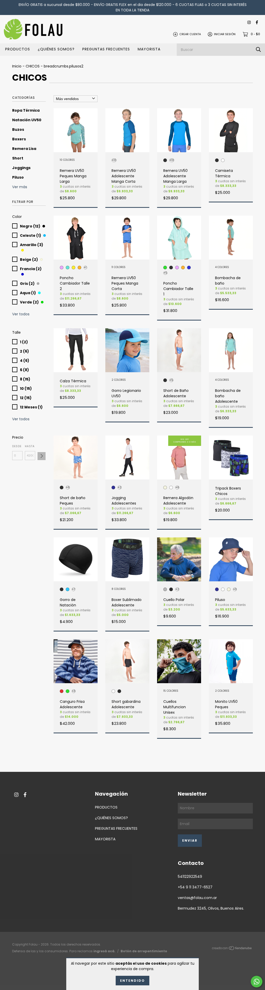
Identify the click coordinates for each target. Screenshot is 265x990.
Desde (16, 446)
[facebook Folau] (257, 22)
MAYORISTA (149, 49)
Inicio (16, 66)
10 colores (67, 160)
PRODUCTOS (17, 49)
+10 (114, 160)
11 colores (119, 267)
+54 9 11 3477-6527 (195, 887)
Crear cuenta (190, 34)
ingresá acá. (104, 951)
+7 (73, 589)
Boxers (19, 139)
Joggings (21, 167)
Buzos (18, 129)
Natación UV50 (26, 120)
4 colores (222, 267)
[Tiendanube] (232, 948)
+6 (68, 487)
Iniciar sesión (224, 34)
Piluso (18, 177)
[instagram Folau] (249, 22)
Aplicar (42, 456)
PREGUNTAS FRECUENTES (106, 49)
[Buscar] (258, 49)
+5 (165, 273)
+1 (85, 267)
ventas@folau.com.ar (197, 897)
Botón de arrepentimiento (144, 951)
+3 (235, 589)
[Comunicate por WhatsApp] (256, 981)
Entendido (132, 980)
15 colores (170, 691)
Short (17, 158)
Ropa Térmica (26, 110)
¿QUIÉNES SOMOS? (56, 49)
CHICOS (33, 66)
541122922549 (190, 876)
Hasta (30, 446)
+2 (119, 487)
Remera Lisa (24, 148)
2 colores (119, 380)
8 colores (119, 589)
